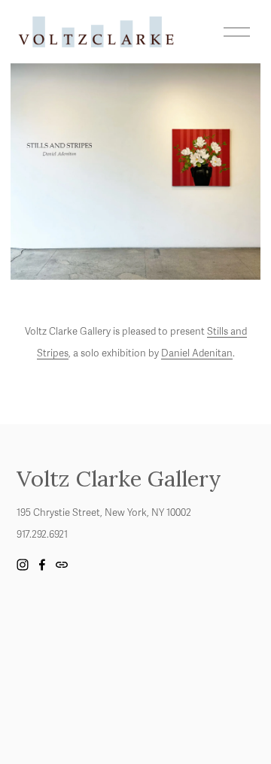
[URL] (62, 565)
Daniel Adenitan (197, 353)
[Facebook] (42, 565)
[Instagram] (23, 565)
